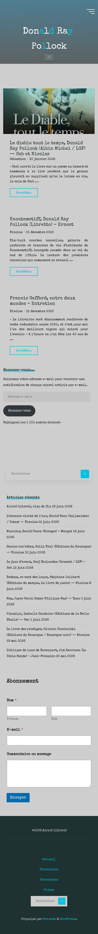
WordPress (68, 919)
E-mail (15, 730)
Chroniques (49, 869)
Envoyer (18, 798)
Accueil (48, 859)
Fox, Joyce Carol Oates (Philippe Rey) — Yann (43, 598)
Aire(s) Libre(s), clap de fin (29, 506)
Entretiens (49, 879)
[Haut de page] (80, 916)
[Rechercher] (85, 474)
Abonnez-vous (19, 410)
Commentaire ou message (29, 754)
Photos (49, 890)
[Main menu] (91, 11)
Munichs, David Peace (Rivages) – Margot (39, 531)
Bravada (49, 919)
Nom (54, 719)
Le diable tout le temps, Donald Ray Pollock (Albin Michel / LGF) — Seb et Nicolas (47, 149)
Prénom (12, 719)
